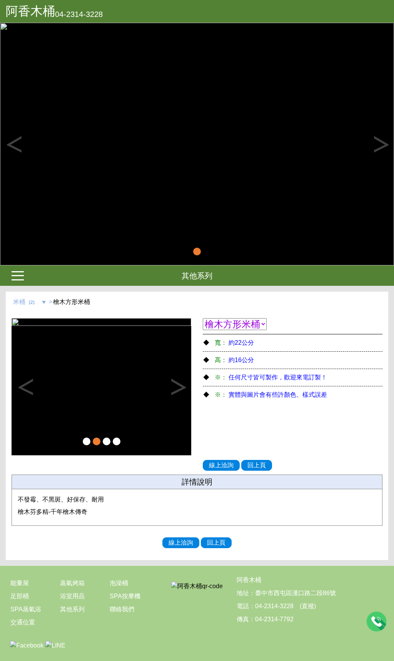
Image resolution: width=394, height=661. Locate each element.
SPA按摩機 (125, 596)
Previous (13, 144)
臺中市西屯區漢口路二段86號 (295, 593)
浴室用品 (72, 596)
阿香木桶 (30, 11)
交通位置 (22, 622)
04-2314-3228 (79, 14)
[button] (29, 144)
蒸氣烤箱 (72, 583)
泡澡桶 (119, 583)
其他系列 (197, 276)
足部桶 (19, 596)
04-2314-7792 (274, 619)
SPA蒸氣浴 (25, 609)
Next (380, 144)
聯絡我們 (122, 609)
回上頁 (256, 465)
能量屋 (19, 583)
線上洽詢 (221, 465)
